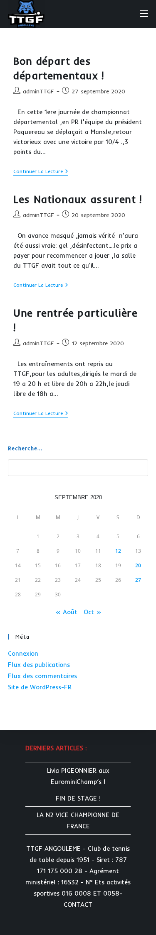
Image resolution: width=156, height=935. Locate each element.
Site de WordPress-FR (40, 687)
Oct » (92, 612)
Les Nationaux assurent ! (77, 199)
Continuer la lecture (40, 172)
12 (118, 550)
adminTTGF (38, 91)
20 (138, 565)
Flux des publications (39, 665)
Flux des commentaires (42, 676)
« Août (66, 612)
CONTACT (78, 904)
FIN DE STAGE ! (78, 798)
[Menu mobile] (144, 13)
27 (138, 579)
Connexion (23, 653)
